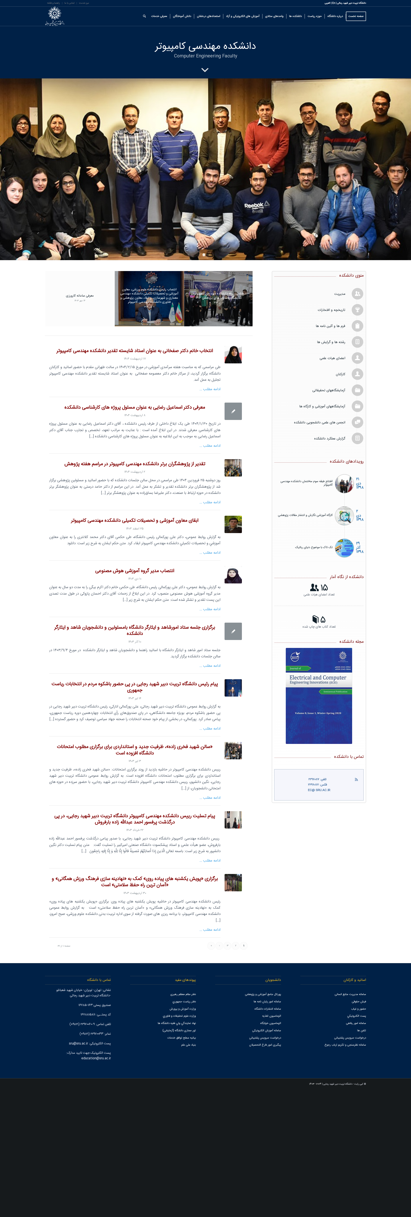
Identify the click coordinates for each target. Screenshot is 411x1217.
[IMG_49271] (233, 946)
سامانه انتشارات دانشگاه (268, 1135)
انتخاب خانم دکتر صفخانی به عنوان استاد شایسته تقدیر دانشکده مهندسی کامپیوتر (135, 478)
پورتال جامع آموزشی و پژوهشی (263, 1121)
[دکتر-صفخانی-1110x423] (233, 481)
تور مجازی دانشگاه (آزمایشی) (179, 1157)
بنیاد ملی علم (188, 1171)
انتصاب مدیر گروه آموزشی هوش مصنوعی (134, 698)
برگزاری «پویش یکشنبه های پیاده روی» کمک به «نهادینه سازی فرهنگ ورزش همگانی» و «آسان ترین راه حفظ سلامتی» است (135, 1009)
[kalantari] (233, 651)
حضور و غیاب (358, 1135)
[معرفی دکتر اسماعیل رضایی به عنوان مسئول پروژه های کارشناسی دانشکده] (233, 538)
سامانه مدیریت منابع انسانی (350, 1121)
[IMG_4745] (233, 1009)
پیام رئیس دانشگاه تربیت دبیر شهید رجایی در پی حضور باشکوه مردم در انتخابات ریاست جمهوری (135, 814)
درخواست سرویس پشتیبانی (350, 1164)
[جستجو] (144, 16)
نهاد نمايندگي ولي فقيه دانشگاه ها (177, 1150)
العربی (327, 3)
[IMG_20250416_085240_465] (233, 594)
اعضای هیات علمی (332, 485)
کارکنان (340, 501)
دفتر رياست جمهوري (184, 1128)
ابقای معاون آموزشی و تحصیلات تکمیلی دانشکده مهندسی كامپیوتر (134, 648)
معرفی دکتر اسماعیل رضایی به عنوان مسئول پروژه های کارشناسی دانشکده (134, 534)
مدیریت (339, 421)
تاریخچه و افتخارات (331, 437)
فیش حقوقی (359, 1128)
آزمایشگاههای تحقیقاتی (328, 517)
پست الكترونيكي (356, 1143)
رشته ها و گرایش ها (331, 469)
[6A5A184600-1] (233, 814)
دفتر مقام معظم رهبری (183, 1121)
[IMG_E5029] (233, 877)
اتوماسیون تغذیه (271, 1143)
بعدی (407, 232)
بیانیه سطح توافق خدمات (181, 1164)
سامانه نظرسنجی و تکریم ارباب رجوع (345, 1171)
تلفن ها (361, 1157)
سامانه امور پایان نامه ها (267, 1128)
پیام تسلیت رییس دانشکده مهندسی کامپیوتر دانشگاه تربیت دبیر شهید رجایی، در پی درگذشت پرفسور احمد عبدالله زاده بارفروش (134, 946)
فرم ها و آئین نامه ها (330, 453)
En (333, 3)
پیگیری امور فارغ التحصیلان (265, 1171)
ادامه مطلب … (210, 516)
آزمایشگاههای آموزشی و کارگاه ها (322, 533)
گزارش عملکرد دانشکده (329, 565)
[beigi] (233, 701)
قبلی (3, 232)
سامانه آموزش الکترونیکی (266, 1157)
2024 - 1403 (315, 1211)
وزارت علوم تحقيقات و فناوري (179, 1143)
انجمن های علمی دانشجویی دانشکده (319, 549)
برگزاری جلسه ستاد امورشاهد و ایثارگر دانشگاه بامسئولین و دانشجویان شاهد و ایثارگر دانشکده (134, 758)
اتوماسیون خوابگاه (270, 1150)
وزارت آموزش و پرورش (183, 1135)
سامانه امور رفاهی (356, 1150)
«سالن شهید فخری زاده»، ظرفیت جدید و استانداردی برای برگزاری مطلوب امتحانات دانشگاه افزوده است (135, 877)
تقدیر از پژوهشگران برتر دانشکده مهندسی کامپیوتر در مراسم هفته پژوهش (134, 591)
